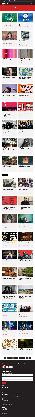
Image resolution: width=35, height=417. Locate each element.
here (4, 404)
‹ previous (8, 358)
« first (5, 358)
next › (27, 358)
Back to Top (31, 414)
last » (30, 358)
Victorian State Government (11, 405)
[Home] (5, 3)
